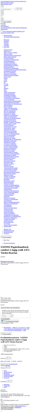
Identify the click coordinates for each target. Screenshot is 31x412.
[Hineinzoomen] (9, 299)
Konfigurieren (18, 407)
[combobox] (8, 9)
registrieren (6, 26)
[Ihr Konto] (2, 19)
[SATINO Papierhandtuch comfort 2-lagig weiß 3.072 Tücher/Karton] (15, 263)
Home (5, 370)
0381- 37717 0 (4, 361)
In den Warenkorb (5, 319)
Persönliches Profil (10, 27)
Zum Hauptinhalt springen (7, 1)
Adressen (17, 27)
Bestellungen (23, 27)
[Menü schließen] (4, 228)
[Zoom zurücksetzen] (5, 299)
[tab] (17, 329)
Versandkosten (4, 395)
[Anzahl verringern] (3, 316)
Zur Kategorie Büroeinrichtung (11, 37)
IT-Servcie (6, 378)
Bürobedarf (7, 373)
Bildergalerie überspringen (7, 261)
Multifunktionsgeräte (9, 375)
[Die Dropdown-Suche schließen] (20, 9)
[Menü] (2, 6)
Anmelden (3, 25)
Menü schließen (7, 22)
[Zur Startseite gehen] (6, 4)
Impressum (6, 384)
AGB (5, 387)
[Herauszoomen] (2, 299)
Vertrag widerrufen (5, 365)
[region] (15, 282)
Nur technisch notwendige (7, 407)
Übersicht (3, 27)
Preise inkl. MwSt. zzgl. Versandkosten (10, 307)
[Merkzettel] (2, 16)
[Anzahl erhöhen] (11, 316)
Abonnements (4, 29)
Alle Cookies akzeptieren (7, 409)
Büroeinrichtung (8, 372)
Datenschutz (7, 386)
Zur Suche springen (19, 1)
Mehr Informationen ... (21, 406)
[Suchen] (17, 9)
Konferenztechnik (8, 376)
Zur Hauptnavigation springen (13, 2)
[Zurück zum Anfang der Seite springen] (2, 402)
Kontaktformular (13, 364)
